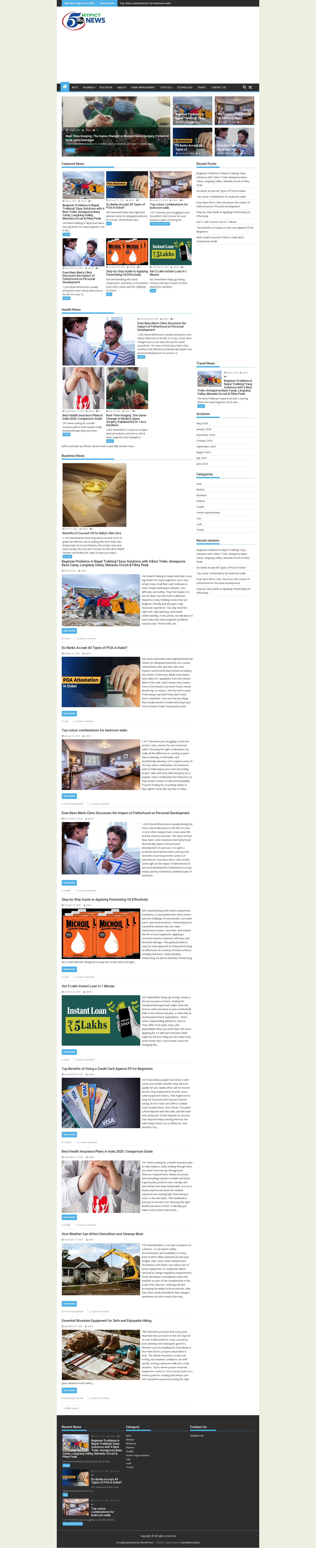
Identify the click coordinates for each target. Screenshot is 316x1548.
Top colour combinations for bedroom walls (94, 730)
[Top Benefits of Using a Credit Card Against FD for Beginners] (101, 1079)
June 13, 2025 (71, 528)
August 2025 (204, 452)
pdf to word (68, 446)
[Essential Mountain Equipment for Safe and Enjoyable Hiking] (101, 1331)
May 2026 (202, 423)
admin (93, 130)
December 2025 (206, 434)
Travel (202, 87)
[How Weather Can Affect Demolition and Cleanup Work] (101, 1245)
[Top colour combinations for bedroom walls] (101, 741)
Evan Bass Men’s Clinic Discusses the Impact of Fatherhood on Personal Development (125, 813)
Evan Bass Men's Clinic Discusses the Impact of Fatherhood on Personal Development (169, 3)
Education (105, 87)
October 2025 (205, 440)
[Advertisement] (158, 59)
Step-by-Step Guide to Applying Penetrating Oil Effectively (105, 899)
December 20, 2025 (77, 130)
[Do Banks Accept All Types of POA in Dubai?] (101, 658)
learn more (128, 446)
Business (88, 87)
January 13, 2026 (228, 122)
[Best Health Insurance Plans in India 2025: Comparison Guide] (101, 1162)
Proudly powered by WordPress (134, 1542)
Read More (69, 631)
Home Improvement (143, 87)
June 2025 (202, 463)
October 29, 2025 (116, 267)
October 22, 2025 (160, 267)
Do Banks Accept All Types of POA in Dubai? (94, 648)
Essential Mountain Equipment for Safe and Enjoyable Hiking (107, 1321)
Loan (153, 290)
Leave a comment (87, 638)
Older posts (72, 1408)
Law (109, 223)
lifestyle (166, 87)
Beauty (201, 489)
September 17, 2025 (74, 411)
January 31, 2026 (186, 153)
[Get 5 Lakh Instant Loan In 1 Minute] (101, 997)
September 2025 (206, 446)
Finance (67, 1142)
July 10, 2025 (114, 411)
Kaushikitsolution (190, 1542)
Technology (184, 87)
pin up (79, 446)
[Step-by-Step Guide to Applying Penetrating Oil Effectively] (101, 910)
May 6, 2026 (184, 122)
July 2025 (202, 458)
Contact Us (218, 87)
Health (121, 87)
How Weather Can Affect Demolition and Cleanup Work (102, 1234)
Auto (75, 87)
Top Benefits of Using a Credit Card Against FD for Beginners (107, 1069)
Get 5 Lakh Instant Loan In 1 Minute (88, 986)
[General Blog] (65, 86)
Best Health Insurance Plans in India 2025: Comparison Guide (107, 1151)
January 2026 (204, 429)
